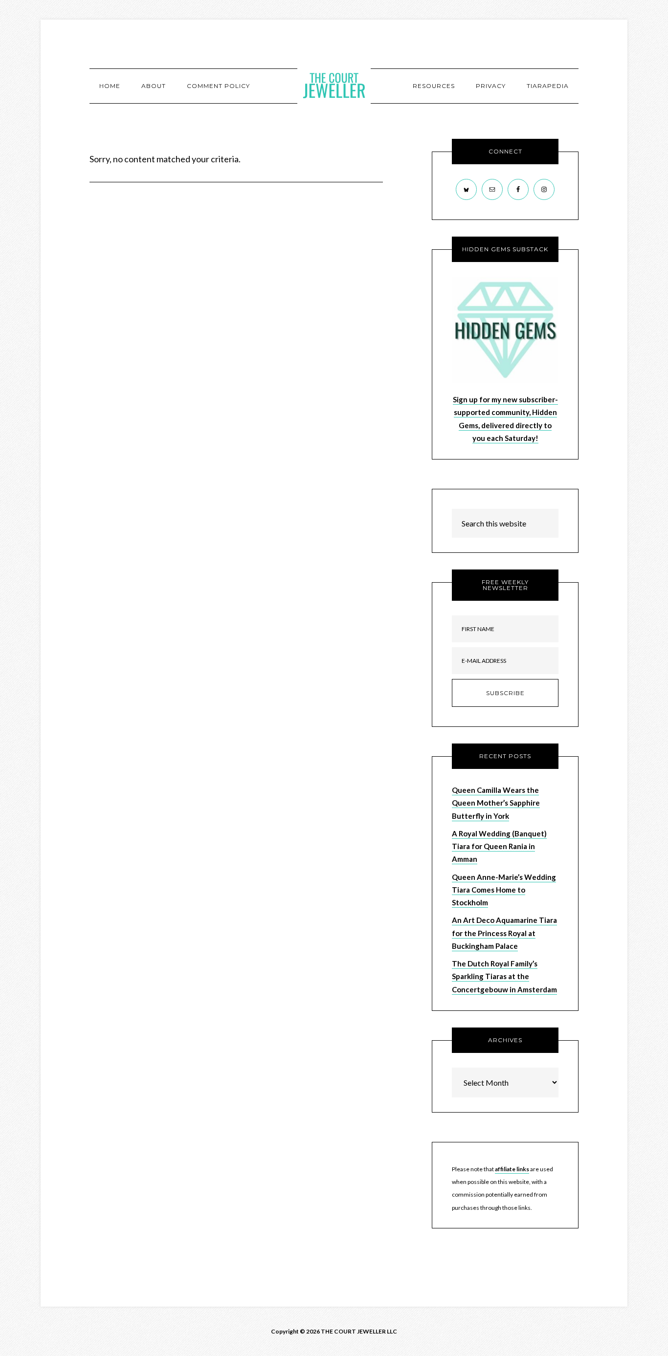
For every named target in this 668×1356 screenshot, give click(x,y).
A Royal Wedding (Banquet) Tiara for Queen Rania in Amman (499, 846)
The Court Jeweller (334, 85)
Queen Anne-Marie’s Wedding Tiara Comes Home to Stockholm (504, 890)
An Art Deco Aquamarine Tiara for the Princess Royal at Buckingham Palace (504, 933)
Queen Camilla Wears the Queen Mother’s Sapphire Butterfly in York (496, 803)
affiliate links (512, 1169)
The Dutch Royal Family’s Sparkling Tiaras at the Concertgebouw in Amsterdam (504, 976)
